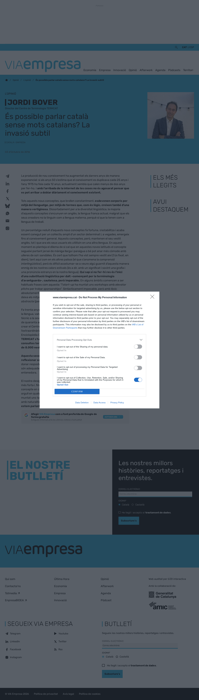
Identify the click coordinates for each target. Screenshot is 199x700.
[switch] (138, 346)
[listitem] (99, 339)
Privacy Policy (117, 402)
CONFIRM (77, 391)
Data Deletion (82, 402)
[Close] (153, 298)
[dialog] (99, 350)
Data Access (99, 402)
